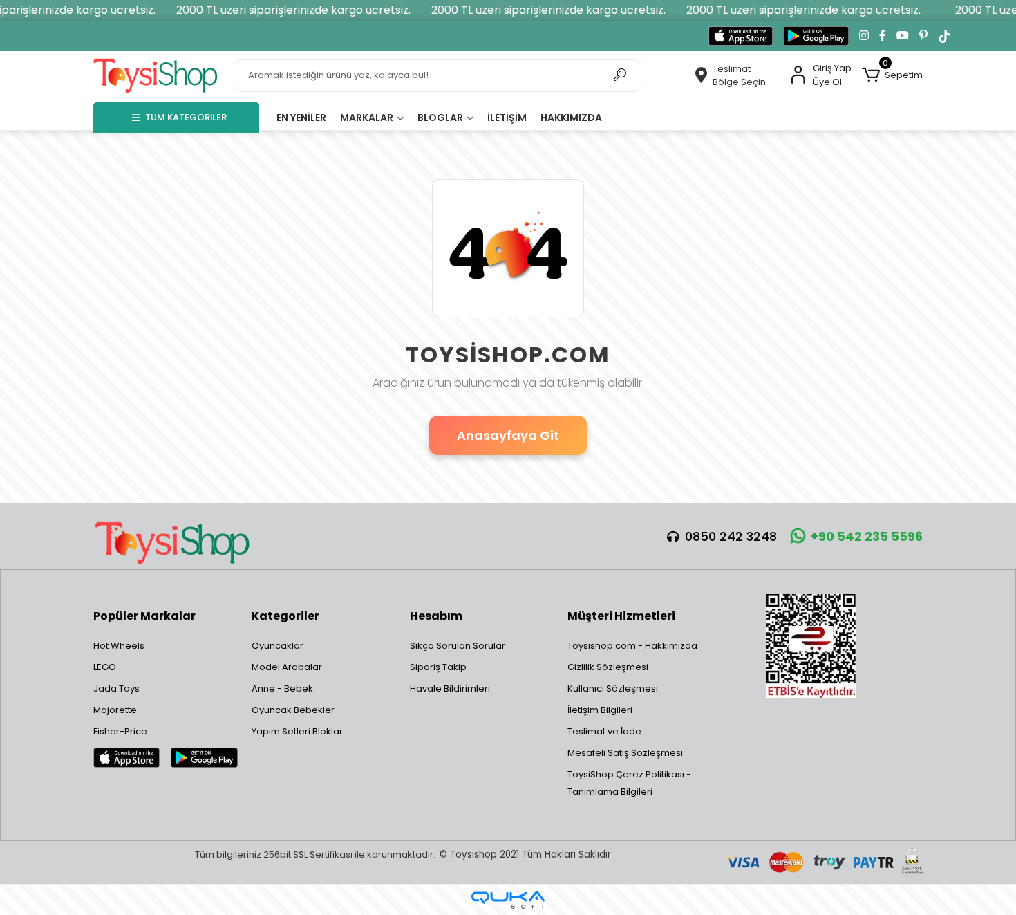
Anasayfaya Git (508, 435)
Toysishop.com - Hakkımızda (632, 645)
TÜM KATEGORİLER (186, 117)
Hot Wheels (118, 645)
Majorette (115, 710)
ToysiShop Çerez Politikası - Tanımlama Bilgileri (629, 783)
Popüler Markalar (144, 616)
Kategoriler (285, 616)
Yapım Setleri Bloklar (297, 731)
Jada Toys (116, 688)
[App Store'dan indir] (740, 36)
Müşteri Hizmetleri (621, 616)
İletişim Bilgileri (599, 710)
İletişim (507, 117)
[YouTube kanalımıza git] (902, 36)
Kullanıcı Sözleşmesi (612, 688)
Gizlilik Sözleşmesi (607, 667)
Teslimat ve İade (604, 731)
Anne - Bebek (282, 688)
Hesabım (436, 616)
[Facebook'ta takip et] (882, 36)
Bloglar (441, 117)
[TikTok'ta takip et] (944, 36)
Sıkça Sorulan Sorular (457, 645)
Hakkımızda (571, 117)
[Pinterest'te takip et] (923, 36)
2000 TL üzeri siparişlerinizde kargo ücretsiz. (293, 10)
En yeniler (301, 117)
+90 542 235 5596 (867, 536)
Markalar (367, 117)
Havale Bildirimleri (450, 688)
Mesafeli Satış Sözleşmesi (625, 752)
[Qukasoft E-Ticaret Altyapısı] (508, 900)
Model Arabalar (287, 667)
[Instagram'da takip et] (864, 36)
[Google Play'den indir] (816, 36)
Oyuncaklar (277, 645)
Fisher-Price (120, 731)
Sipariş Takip (438, 667)
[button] (892, 75)
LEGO (104, 667)
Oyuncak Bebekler (293, 710)
